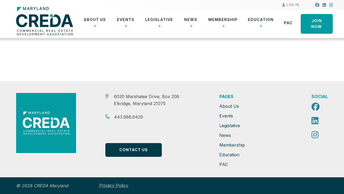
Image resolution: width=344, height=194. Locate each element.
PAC (288, 22)
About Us (95, 19)
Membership (223, 19)
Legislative (159, 19)
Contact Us (133, 149)
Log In (292, 5)
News (190, 19)
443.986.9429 (128, 117)
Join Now (316, 23)
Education (261, 19)
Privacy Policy (113, 185)
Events (125, 19)
